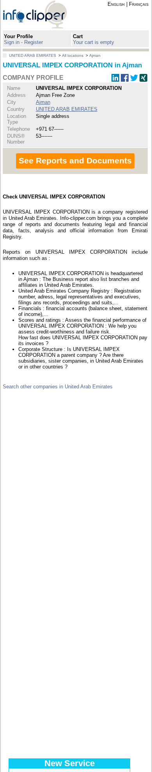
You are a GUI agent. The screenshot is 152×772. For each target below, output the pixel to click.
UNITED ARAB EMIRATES (32, 55)
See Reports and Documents (75, 160)
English (116, 4)
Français (138, 4)
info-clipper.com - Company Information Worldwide (42, 14)
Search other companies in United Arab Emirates (58, 387)
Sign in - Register (23, 42)
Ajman (95, 55)
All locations (72, 55)
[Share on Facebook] (125, 80)
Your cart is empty (93, 42)
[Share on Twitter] (134, 80)
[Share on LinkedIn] (115, 80)
